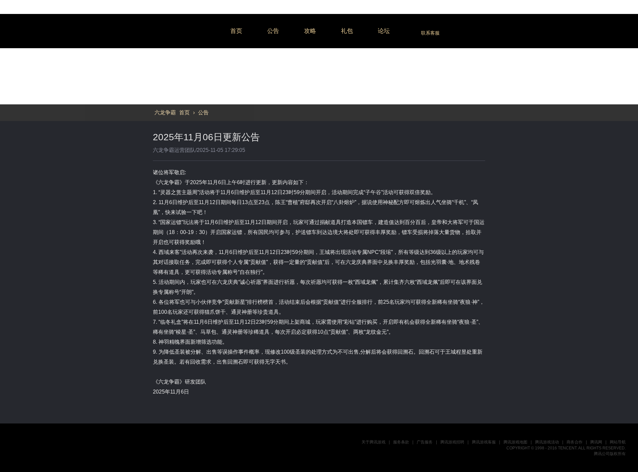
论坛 (384, 31)
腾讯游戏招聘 (452, 442)
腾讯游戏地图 (515, 442)
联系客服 (430, 33)
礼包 (347, 31)
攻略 (310, 31)
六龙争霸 (186, 31)
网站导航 (618, 442)
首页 (236, 31)
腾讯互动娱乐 (45, 447)
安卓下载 (560, 352)
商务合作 (575, 442)
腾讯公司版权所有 (610, 453)
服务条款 (401, 442)
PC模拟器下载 (560, 320)
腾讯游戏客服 (484, 442)
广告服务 (425, 442)
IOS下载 (560, 336)
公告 (273, 31)
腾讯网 (596, 442)
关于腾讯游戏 (373, 442)
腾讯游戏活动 (547, 442)
